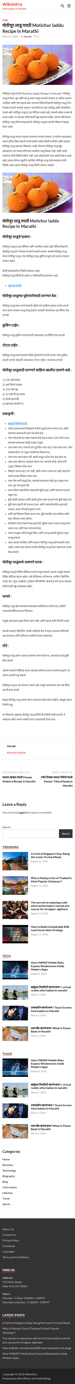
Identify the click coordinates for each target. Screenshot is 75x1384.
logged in (23, 812)
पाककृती (5, 20)
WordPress (24, 1378)
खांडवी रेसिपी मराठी (17, 423)
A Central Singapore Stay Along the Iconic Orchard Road (50, 855)
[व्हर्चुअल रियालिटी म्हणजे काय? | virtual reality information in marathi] (15, 987)
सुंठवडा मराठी (14, 285)
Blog (5, 1181)
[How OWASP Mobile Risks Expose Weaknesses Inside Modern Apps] (15, 962)
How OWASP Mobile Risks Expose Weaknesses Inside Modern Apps (47, 966)
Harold (28, 36)
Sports (6, 1204)
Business (7, 1164)
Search (6, 827)
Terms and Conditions (15, 1257)
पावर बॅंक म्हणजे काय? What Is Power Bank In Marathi (51, 1127)
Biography (8, 1176)
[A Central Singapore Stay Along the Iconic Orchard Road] (15, 854)
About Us (8, 1229)
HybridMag (43, 1378)
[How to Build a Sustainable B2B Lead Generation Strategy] (15, 927)
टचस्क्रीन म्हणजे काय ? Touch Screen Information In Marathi (51, 1009)
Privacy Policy (10, 1240)
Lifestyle (7, 1192)
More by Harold (16, 752)
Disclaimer (8, 1246)
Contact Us (9, 1234)
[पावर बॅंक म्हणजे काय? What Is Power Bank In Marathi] (15, 1028)
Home (6, 1159)
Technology (9, 1170)
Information (9, 1187)
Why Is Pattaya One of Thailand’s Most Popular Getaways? (51, 879)
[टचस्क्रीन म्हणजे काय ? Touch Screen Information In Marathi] (15, 1007)
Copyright (8, 1251)
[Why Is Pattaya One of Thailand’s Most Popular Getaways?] (15, 878)
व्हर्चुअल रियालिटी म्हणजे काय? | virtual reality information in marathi (51, 988)
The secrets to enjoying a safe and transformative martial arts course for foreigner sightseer (50, 906)
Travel (6, 1198)
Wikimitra (12, 4)
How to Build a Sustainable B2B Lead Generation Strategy (50, 928)
